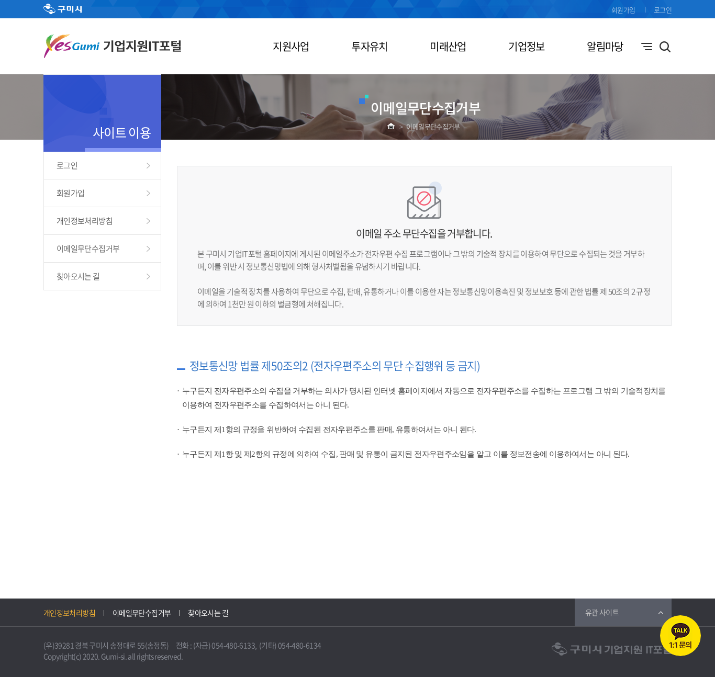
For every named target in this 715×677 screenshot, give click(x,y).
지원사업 (291, 46)
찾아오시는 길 (78, 276)
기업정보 (526, 46)
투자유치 (369, 46)
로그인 (663, 10)
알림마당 (605, 46)
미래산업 (448, 46)
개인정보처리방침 (85, 221)
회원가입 (623, 10)
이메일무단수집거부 (433, 126)
